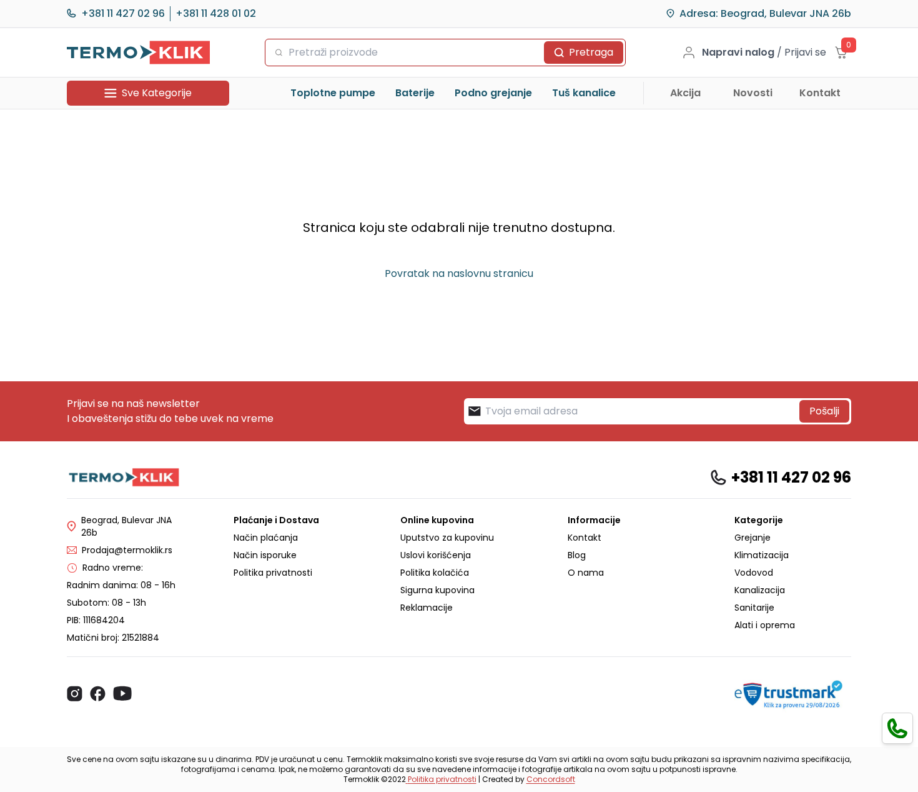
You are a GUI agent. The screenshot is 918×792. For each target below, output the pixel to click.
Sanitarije (754, 607)
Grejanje (752, 537)
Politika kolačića (434, 572)
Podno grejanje (493, 93)
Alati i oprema (764, 625)
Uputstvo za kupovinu (447, 537)
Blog (577, 555)
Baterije (415, 93)
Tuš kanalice (584, 93)
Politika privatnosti (273, 572)
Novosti (752, 93)
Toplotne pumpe (332, 93)
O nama (586, 572)
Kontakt (820, 93)
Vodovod (753, 572)
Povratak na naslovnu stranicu (459, 273)
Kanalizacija (759, 590)
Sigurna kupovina (437, 590)
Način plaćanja (266, 537)
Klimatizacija (761, 555)
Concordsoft (550, 779)
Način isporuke (265, 555)
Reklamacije (426, 607)
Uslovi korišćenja (435, 555)
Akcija (685, 93)
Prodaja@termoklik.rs (127, 550)
